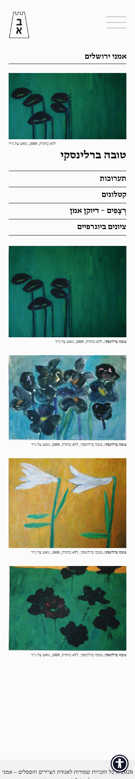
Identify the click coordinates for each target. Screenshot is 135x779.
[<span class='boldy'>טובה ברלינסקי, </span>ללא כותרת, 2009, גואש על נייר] (67, 291)
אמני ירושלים (105, 56)
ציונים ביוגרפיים (101, 227)
